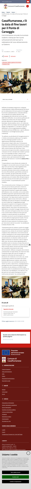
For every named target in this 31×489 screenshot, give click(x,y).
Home (3, 12)
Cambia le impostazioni (15, 481)
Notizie (3, 389)
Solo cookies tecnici (15, 472)
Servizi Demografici (6, 407)
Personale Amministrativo (8, 378)
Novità (8, 12)
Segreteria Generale (8, 309)
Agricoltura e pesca (6, 416)
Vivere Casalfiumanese (9, 426)
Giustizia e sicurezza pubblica (9, 410)
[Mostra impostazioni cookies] (29, 244)
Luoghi (3, 430)
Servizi (6, 399)
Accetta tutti (15, 477)
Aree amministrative (7, 371)
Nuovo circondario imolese (7, 1)
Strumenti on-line (6, 421)
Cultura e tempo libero (7, 412)
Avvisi (13, 12)
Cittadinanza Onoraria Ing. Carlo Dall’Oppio (12, 434)
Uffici (3, 374)
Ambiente (4, 414)
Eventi (3, 432)
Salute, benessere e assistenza (9, 405)
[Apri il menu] (2, 6)
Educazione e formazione (8, 403)
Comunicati (4, 392)
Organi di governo (6, 369)
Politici (3, 376)
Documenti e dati (6, 381)
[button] (27, 6)
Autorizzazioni (5, 419)
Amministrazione (9, 365)
